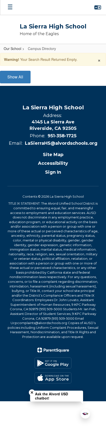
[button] (97, 7)
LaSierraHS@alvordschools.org (61, 143)
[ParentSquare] (53, 350)
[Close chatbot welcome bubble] (32, 392)
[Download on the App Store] (53, 377)
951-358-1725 (62, 136)
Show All (15, 77)
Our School (12, 48)
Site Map (53, 154)
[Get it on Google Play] (53, 363)
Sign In (53, 172)
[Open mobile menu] (10, 7)
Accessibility (53, 163)
